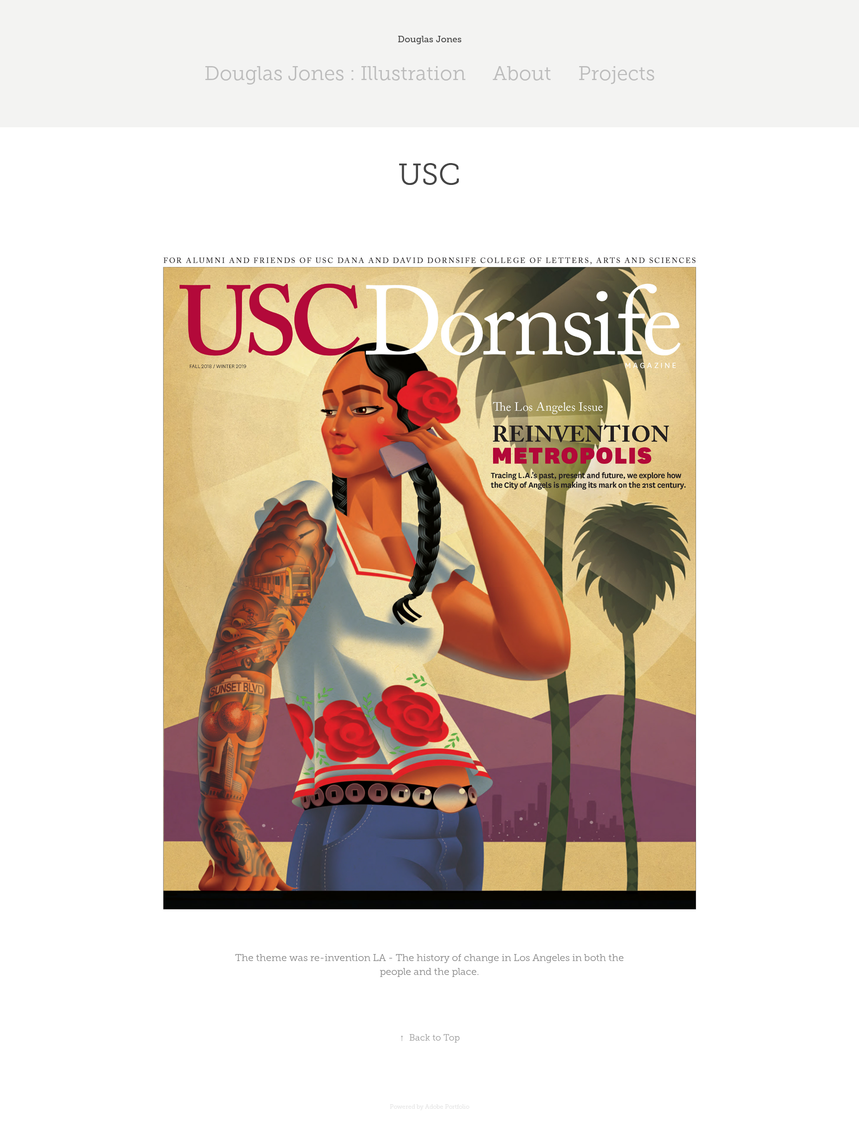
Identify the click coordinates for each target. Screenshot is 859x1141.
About (522, 73)
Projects (616, 73)
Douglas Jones (430, 39)
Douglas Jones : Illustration (335, 73)
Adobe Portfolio (447, 1106)
